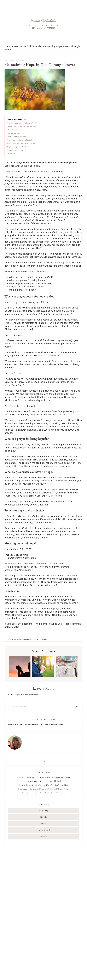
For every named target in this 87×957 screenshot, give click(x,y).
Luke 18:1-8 (11, 171)
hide (25, 119)
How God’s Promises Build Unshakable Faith (43, 781)
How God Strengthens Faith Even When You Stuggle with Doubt (43, 777)
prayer (66, 262)
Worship (43, 837)
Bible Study (9, 60)
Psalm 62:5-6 (12, 444)
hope (57, 262)
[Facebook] (41, 761)
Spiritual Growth (43, 830)
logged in (18, 695)
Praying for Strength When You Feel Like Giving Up (43, 793)
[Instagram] (45, 761)
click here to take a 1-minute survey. (48, 724)
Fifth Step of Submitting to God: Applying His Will (66, 670)
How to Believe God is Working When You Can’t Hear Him (43, 785)
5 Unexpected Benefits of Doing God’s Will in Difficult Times (43, 789)
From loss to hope (43, 24)
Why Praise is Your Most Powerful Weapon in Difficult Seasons (20, 672)
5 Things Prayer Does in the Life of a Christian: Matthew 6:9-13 (43, 670)
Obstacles (43, 817)
